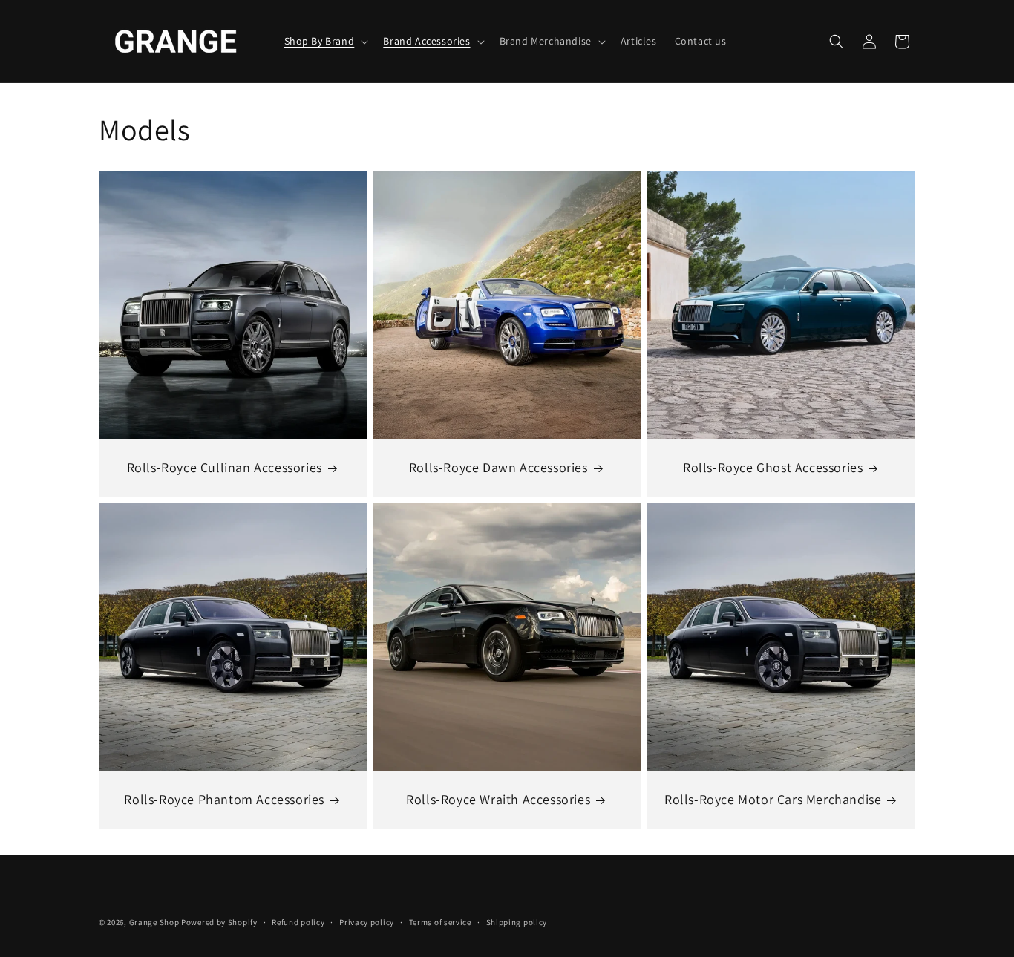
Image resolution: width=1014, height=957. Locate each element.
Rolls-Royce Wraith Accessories (498, 799)
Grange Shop (154, 922)
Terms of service (440, 922)
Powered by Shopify (219, 922)
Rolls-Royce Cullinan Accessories (224, 467)
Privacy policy (366, 922)
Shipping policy (517, 922)
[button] (325, 40)
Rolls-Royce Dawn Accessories (498, 467)
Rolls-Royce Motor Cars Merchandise (772, 799)
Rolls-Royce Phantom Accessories (224, 799)
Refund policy (298, 922)
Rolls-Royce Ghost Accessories (773, 467)
